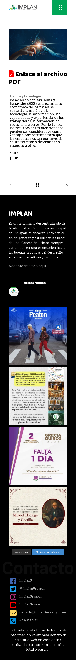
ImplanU (25, 581)
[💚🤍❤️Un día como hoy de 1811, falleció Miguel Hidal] (38, 516)
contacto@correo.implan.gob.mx (42, 613)
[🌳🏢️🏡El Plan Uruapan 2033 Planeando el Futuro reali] (38, 396)
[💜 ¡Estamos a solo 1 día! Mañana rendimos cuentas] (38, 456)
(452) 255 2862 (28, 620)
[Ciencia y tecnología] (38, 44)
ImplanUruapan (30, 597)
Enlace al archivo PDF (38, 78)
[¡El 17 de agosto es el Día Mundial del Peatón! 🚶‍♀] (38, 336)
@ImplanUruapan (32, 589)
